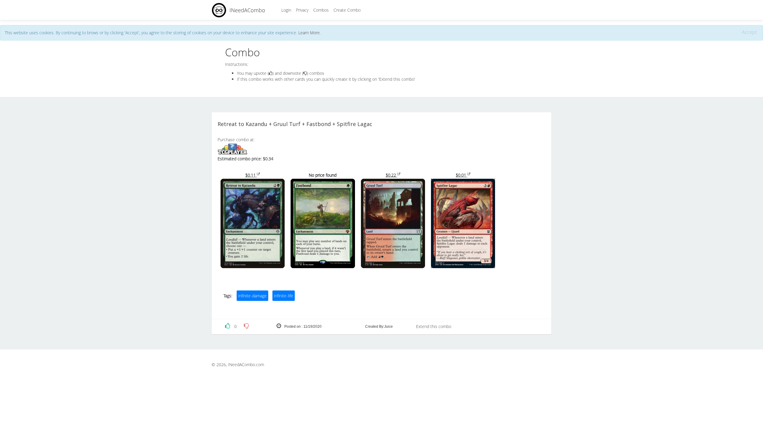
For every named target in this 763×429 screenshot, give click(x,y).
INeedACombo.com (246, 364)
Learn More (309, 32)
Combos (321, 10)
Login (286, 10)
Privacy (302, 10)
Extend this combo (433, 326)
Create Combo (347, 10)
